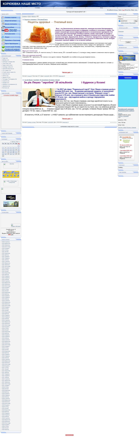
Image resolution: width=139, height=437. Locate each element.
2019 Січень (5, 406)
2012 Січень (5, 269)
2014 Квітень (5, 313)
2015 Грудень (5, 346)
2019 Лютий (5, 408)
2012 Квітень (5, 274)
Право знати (5, 65)
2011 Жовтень (6, 264)
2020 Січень (5, 426)
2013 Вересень (6, 302)
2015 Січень (5, 328)
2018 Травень (6, 393)
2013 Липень (5, 299)
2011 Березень (6, 253)
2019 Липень (5, 416)
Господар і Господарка (8, 79)
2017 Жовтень (6, 382)
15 (18, 149)
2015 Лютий (5, 330)
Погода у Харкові (131, 127)
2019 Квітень (5, 411)
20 (13, 152)
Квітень (34, 16)
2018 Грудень (5, 405)
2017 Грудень (5, 385)
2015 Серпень (6, 339)
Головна (24, 16)
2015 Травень (6, 335)
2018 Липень (5, 397)
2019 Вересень (6, 419)
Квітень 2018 (15, 141)
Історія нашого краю (7, 72)
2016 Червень (6, 356)
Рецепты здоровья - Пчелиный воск (36, 19)
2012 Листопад (6, 286)
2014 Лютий (5, 310)
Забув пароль (124, 22)
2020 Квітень (5, 429)
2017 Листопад (6, 383)
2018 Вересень (6, 400)
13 (13, 149)
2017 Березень (6, 370)
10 (5, 149)
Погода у (123, 116)
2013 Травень (6, 295)
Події (3, 58)
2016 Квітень (5, 352)
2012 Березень (6, 272)
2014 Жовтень (6, 323)
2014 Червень (6, 317)
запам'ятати (124, 21)
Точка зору (5, 63)
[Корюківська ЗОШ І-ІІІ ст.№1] (10, 174)
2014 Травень (6, 315)
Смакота (4, 80)
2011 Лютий (5, 251)
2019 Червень (6, 414)
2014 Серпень (6, 320)
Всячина (4, 87)
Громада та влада (7, 61)
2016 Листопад (6, 364)
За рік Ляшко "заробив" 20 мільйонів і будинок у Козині (42, 80)
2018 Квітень (5, 392)
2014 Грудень (5, 326)
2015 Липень (5, 338)
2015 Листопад (6, 344)
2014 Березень (6, 312)
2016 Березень (6, 351)
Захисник (5, 74)
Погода (120, 113)
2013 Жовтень (6, 303)
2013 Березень (6, 292)
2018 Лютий (5, 388)
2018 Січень (5, 387)
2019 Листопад (6, 423)
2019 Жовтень (6, 421)
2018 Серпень (6, 398)
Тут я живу (5, 70)
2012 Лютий (5, 271)
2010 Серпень (6, 241)
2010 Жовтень (6, 245)
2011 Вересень (6, 263)
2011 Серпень (6, 261)
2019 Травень (6, 413)
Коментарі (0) (62, 76)
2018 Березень (6, 390)
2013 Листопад (6, 305)
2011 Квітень (5, 255)
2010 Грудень (5, 248)
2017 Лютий (5, 369)
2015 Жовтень (6, 343)
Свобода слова (6, 67)
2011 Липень (5, 259)
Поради (4, 82)
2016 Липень (5, 357)
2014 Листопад (6, 325)
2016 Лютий (5, 349)
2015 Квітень (5, 333)
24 (5, 154)
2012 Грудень (5, 287)
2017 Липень (5, 377)
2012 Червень (6, 277)
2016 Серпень (6, 359)
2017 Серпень (6, 379)
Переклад (121, 31)
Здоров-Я (5, 77)
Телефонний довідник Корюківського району (126, 110)
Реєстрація (132, 22)
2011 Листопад (6, 266)
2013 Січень (5, 289)
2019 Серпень (6, 418)
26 (11, 154)
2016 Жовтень (6, 362)
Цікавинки (5, 86)
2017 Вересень (6, 380)
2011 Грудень (5, 268)
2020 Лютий (5, 428)
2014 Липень (5, 318)
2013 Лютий (5, 290)
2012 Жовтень (6, 284)
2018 (29, 16)
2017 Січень (5, 367)
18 (8, 152)
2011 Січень (5, 250)
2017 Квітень (5, 372)
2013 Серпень (6, 300)
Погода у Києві (122, 127)
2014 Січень (5, 308)
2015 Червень (6, 336)
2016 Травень (6, 354)
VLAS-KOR (46, 76)
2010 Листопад (6, 246)
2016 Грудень (5, 366)
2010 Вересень (6, 243)
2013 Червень (6, 297)
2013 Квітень (5, 294)
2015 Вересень (6, 341)
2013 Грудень (5, 307)
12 (11, 149)
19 (11, 152)
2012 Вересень (6, 282)
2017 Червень (6, 375)
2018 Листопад (6, 403)
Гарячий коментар (7, 68)
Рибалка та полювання (8, 84)
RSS (136, 10)
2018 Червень (6, 395)
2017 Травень (6, 374)
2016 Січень (5, 348)
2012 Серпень (6, 281)
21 (16, 152)
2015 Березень (6, 331)
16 (3, 152)
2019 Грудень (5, 424)
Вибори (4, 60)
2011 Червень (6, 258)
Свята (4, 75)
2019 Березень (6, 410)
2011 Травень (5, 256)
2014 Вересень (6, 321)
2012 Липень (5, 279)
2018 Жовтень (6, 401)
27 (13, 154)
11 (8, 149)
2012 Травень (6, 276)
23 (3, 154)
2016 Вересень (6, 361)
